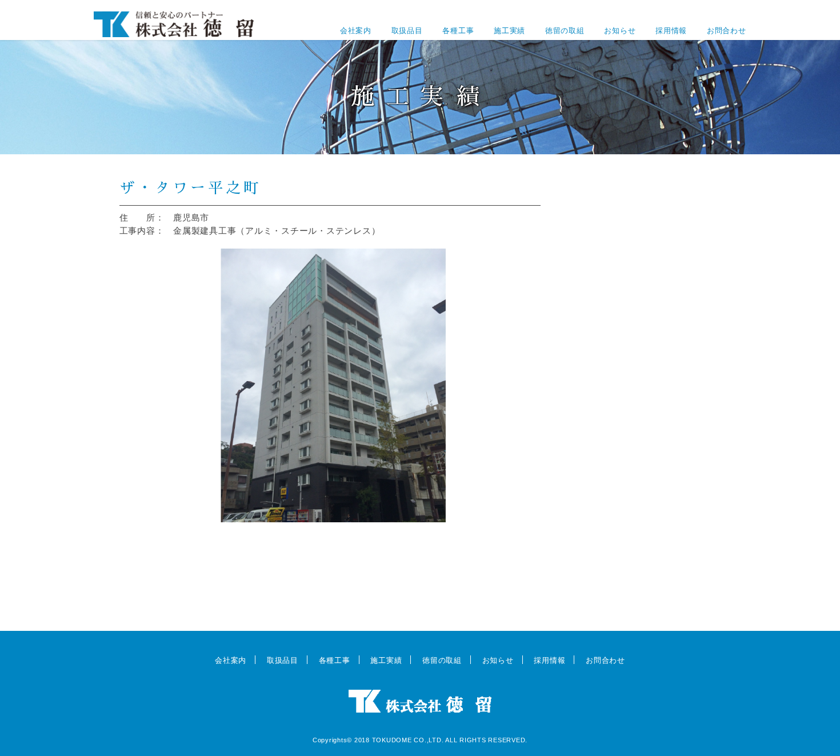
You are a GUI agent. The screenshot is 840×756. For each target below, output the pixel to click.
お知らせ (619, 30)
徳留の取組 (565, 30)
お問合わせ (726, 30)
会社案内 (355, 30)
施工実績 (509, 30)
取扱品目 (407, 30)
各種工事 (458, 30)
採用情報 (671, 30)
